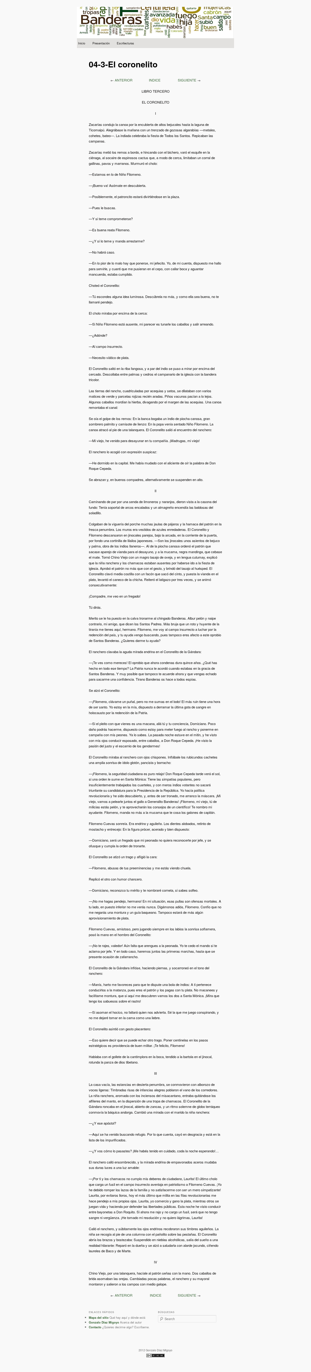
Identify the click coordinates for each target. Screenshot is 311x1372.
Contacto (95, 1327)
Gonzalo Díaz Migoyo (104, 1322)
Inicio (81, 43)
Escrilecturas (125, 43)
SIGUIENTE (187, 80)
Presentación (101, 43)
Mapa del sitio (99, 1317)
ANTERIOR (124, 80)
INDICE (155, 80)
